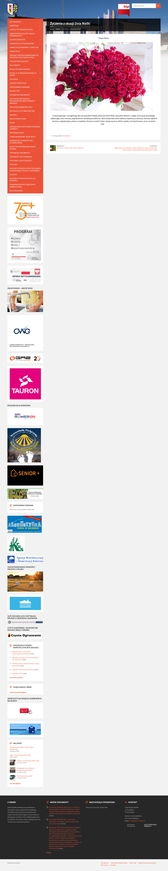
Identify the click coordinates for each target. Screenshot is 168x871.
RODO (12, 123)
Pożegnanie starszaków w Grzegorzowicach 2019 (25, 769)
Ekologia (14, 79)
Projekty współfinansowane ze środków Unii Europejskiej (24, 56)
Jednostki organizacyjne (21, 29)
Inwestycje (15, 51)
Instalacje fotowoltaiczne (22, 111)
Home (52, 29)
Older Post (153, 146)
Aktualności (67, 136)
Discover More (16, 191)
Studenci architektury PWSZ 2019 (28, 761)
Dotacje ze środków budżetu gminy (23, 74)
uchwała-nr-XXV (17, 673)
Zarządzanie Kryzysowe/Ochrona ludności (25, 127)
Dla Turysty (15, 65)
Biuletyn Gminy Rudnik (20, 69)
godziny (13, 174)
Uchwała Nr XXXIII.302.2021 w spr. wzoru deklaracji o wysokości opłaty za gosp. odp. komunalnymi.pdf (64, 821)
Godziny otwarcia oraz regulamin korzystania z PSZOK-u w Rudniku (25, 169)
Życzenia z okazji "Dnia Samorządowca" (70, 148)
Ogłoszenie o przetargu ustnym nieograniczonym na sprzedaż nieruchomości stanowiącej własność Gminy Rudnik (136, 149)
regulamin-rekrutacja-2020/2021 (23, 670)
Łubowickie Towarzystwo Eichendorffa (21, 141)
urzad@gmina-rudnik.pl (137, 821)
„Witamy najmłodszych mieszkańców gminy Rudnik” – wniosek (23, 101)
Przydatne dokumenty (20, 95)
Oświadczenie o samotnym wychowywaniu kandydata (21, 653)
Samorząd (14, 25)
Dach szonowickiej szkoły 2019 (20, 755)
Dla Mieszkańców (17, 39)
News (58, 29)
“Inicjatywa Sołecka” (19, 61)
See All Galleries (15, 783)
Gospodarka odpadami (20, 87)
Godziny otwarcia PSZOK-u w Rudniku (22, 179)
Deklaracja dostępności (21, 160)
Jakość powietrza (18, 83)
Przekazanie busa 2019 (24, 776)
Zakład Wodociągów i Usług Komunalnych (22, 34)
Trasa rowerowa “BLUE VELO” (23, 137)
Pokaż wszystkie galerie (18, 692)
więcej (49, 852)
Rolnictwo (15, 91)
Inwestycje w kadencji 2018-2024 (24, 47)
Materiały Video (17, 133)
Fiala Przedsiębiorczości (21, 107)
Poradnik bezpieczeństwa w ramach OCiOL (22, 185)
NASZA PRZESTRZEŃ (18, 119)
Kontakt (14, 164)
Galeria (13, 115)
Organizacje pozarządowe (22, 43)
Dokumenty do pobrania (21, 157)
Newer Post (60, 146)
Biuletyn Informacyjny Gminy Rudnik (23, 147)
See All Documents (16, 677)
